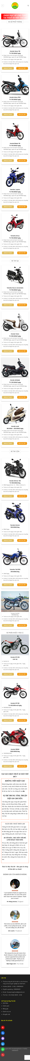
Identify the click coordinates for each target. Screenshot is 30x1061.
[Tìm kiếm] (28, 5)
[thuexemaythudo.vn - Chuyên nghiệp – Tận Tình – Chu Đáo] (15, 5)
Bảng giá (5, 1008)
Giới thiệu (5, 1003)
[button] (2, 5)
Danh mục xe (7, 1011)
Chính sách (6, 1006)
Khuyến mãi (6, 1014)
